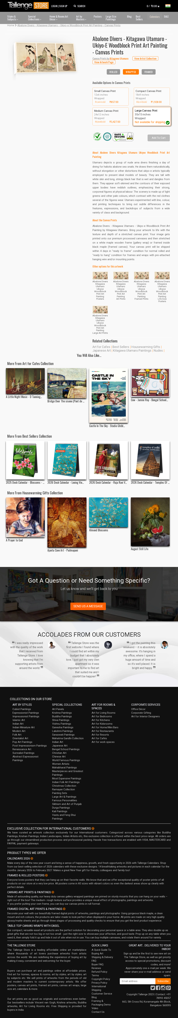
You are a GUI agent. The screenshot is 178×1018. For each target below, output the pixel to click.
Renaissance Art (22, 749)
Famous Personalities (64, 800)
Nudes (158, 350)
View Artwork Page (104, 62)
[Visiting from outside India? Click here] (93, 828)
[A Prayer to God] (25, 517)
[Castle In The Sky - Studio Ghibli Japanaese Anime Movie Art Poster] (108, 395)
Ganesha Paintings (62, 727)
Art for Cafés (99, 738)
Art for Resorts (100, 734)
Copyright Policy (101, 979)
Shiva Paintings (60, 720)
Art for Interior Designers (145, 716)
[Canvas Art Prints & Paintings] (53, 892)
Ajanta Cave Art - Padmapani (62, 550)
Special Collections (34, 17)
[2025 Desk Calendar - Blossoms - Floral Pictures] (25, 460)
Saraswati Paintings (63, 734)
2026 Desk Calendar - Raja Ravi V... (108, 482)
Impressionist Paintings (26, 716)
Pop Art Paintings (22, 742)
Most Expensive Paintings (66, 778)
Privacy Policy (99, 982)
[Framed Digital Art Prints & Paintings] (64, 908)
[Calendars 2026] (32, 858)
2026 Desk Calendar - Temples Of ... (150, 482)
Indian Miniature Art (24, 727)
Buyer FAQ (97, 964)
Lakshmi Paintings (62, 731)
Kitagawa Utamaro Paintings (132, 350)
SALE (166, 16)
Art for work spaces (103, 742)
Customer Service (102, 993)
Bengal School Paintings (66, 749)
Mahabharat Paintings (64, 767)
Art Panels (58, 709)
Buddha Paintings (62, 716)
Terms (95, 975)
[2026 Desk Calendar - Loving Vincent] (66, 460)
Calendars (155, 16)
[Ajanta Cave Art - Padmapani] (66, 522)
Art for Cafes (101, 347)
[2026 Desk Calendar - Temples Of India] (150, 460)
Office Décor (138, 709)
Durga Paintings (61, 807)
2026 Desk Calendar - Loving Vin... (65, 482)
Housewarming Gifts (145, 347)
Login (54, 6)
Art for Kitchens (101, 720)
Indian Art (18, 723)
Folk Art (17, 734)
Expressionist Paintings (26, 712)
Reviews (96, 968)
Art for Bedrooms (102, 716)
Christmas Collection (64, 785)
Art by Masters (80, 17)
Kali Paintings (59, 811)
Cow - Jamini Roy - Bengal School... (149, 400)
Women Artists (60, 763)
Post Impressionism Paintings (30, 745)
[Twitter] (153, 988)
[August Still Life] (150, 521)
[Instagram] (163, 988)
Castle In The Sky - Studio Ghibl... (107, 426)
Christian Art (59, 753)
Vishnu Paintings (61, 723)
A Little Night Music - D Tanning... (24, 397)
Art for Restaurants (103, 731)
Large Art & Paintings (64, 796)
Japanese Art (101, 350)
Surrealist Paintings (23, 753)
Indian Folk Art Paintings (66, 782)
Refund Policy (99, 971)
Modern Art (19, 731)
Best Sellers (139, 17)
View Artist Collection (145, 58)
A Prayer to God (14, 540)
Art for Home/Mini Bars (105, 727)
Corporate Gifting (141, 712)
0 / (152, 6)
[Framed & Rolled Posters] (46, 875)
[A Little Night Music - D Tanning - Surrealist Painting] (25, 381)
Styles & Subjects (12, 17)
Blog (129, 16)
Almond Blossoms (98, 530)
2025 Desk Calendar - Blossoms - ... (25, 482)
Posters (98, 16)
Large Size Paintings (111, 17)
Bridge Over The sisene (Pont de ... (65, 401)
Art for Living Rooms (103, 712)
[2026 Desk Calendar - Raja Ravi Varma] (108, 460)
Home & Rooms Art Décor (59, 17)
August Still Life (139, 549)
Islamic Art (19, 720)
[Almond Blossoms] (108, 512)
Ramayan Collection (63, 789)
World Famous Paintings (66, 760)
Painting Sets (59, 793)
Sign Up (63, 6)
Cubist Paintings (22, 709)
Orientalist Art (20, 738)
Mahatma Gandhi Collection (68, 738)
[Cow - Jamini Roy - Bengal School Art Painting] (150, 382)
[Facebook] (158, 988)
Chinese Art (59, 756)
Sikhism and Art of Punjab (67, 804)
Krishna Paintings (62, 712)
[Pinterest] (168, 988)
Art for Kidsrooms (102, 723)
